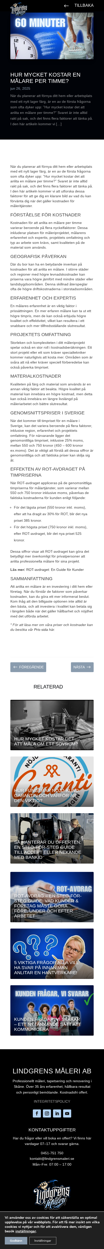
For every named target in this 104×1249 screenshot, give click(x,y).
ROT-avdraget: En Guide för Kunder (55, 570)
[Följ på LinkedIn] (57, 1113)
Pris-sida (41, 630)
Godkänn (16, 1241)
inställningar (25, 1231)
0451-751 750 (52, 1153)
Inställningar (42, 1241)
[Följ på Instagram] (47, 1113)
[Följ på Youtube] (67, 1113)
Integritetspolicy (52, 1101)
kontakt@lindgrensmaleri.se (52, 1159)
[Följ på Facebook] (37, 1113)
